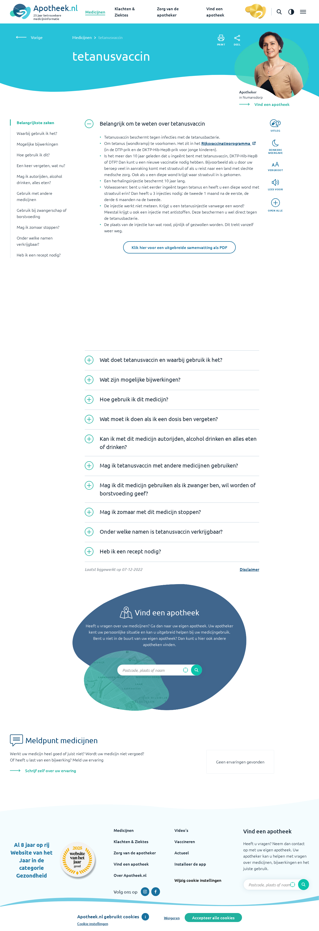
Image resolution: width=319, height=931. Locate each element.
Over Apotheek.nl (130, 875)
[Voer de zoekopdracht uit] (196, 670)
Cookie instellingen (92, 923)
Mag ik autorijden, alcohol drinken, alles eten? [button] (39, 179)
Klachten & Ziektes (131, 841)
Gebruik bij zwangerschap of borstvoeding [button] (42, 213)
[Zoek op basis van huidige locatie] (185, 670)
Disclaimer (249, 569)
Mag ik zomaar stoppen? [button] (38, 227)
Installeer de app (190, 864)
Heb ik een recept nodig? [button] (39, 254)
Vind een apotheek (131, 864)
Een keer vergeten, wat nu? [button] (41, 165)
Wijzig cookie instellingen (197, 880)
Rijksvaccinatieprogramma (226, 143)
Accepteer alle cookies (213, 917)
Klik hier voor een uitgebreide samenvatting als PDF (179, 247)
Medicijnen (95, 11)
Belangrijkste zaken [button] (35, 122)
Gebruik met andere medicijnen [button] (34, 196)
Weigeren (172, 918)
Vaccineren (184, 841)
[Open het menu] (303, 12)
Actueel (181, 852)
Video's (181, 830)
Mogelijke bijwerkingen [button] (37, 144)
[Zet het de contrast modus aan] (291, 12)
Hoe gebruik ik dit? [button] (33, 154)
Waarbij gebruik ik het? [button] (37, 133)
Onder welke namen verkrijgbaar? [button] (35, 241)
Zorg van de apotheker (135, 852)
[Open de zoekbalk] (279, 12)
